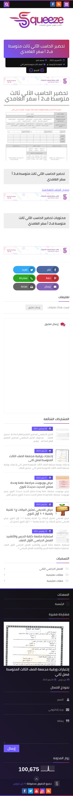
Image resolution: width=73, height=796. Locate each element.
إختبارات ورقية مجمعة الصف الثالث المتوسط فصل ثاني (31, 458)
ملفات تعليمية (34, 580)
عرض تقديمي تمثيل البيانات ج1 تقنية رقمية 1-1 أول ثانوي (29, 511)
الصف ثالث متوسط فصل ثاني (31, 64)
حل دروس (62, 680)
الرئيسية (59, 604)
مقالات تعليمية (34, 574)
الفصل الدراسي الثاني (34, 568)
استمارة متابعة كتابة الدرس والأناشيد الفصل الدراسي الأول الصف (29, 538)
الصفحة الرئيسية (55, 64)
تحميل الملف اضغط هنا (55, 189)
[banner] (36, 84)
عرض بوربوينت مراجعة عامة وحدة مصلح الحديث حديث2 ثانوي (31, 484)
